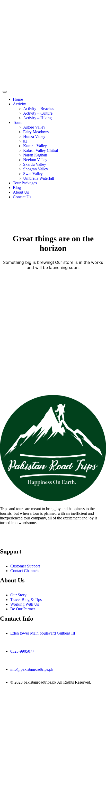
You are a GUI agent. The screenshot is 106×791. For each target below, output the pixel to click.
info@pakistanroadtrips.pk (31, 669)
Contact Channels (24, 570)
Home (18, 99)
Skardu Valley (34, 164)
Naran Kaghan (35, 155)
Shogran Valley (35, 169)
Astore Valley (34, 127)
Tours (17, 122)
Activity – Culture (37, 113)
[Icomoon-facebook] (6, 540)
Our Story (18, 595)
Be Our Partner (22, 609)
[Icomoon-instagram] (20, 540)
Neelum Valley (35, 159)
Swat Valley (33, 173)
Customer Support (25, 566)
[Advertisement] (53, 346)
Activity (19, 104)
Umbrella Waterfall (38, 178)
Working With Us (24, 604)
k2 (25, 141)
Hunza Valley (34, 136)
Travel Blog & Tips (26, 599)
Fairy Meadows (36, 132)
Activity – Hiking (37, 118)
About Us (21, 192)
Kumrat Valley (35, 146)
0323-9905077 (22, 651)
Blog (17, 187)
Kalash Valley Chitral (40, 150)
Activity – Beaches (38, 108)
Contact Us (22, 197)
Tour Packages (25, 183)
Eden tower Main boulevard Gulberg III (42, 633)
